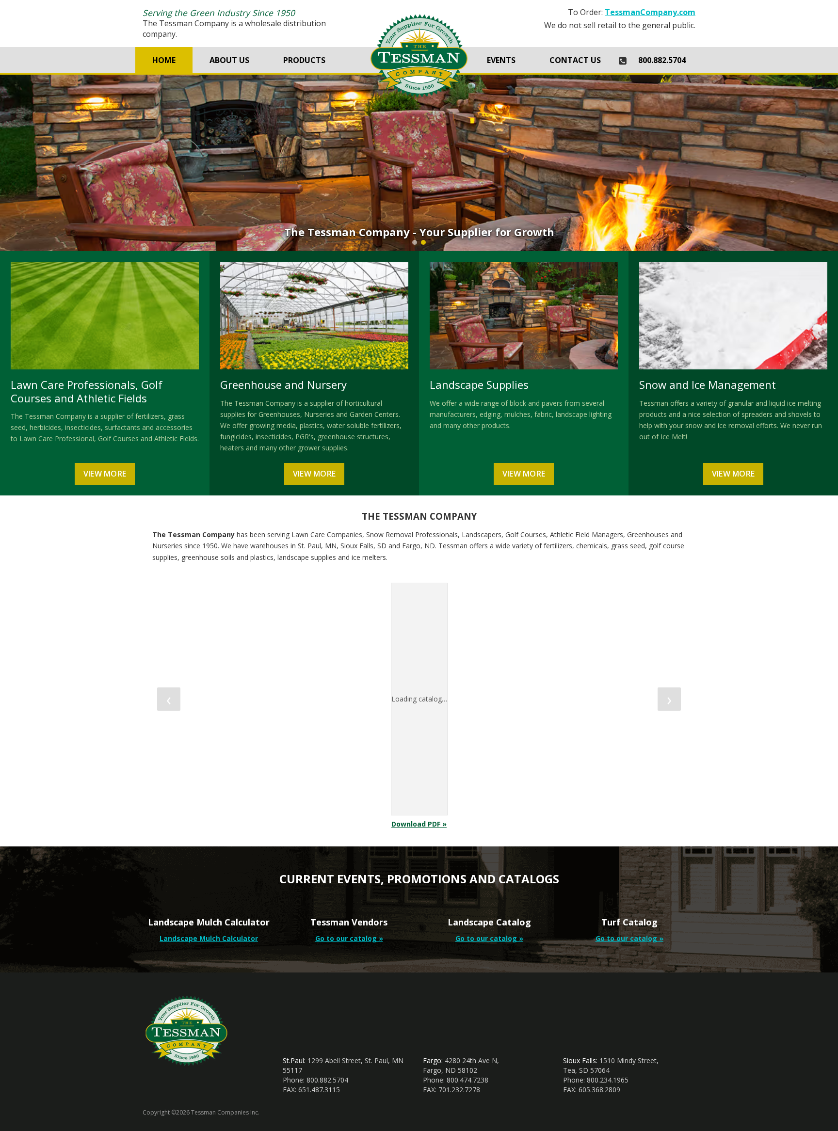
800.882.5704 (662, 60)
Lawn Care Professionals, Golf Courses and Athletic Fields (86, 391)
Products (304, 60)
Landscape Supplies (479, 384)
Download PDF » (419, 823)
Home (164, 60)
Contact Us (575, 60)
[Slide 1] (414, 242)
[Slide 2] (423, 242)
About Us (229, 60)
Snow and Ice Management (707, 384)
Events (501, 60)
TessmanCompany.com (650, 12)
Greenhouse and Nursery (283, 384)
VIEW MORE (105, 473)
